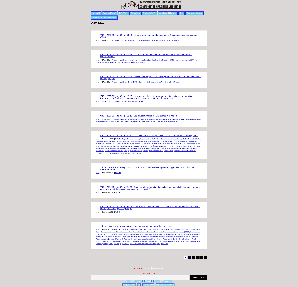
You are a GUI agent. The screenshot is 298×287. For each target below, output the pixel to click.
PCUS (198, 146)
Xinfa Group (164, 244)
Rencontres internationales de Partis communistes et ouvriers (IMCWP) (169, 148)
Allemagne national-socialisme (137, 60)
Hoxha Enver (184, 141)
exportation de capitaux (193, 119)
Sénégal (126, 151)
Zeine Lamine (135, 153)
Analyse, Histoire (167, 13)
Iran (140, 82)
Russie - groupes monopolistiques (136, 241)
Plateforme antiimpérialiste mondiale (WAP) (110, 148)
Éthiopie (176, 141)
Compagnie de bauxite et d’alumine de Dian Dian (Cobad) (119, 232)
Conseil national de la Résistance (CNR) (161, 60)
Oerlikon (160, 236)
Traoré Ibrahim (168, 151)
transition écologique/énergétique (166, 121)
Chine (130, 82)
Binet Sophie (151, 119)
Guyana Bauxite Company (161, 234)
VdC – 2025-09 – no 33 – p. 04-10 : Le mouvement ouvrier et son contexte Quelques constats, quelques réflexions (148, 36)
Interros (98, 236)
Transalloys (117, 244)
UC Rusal (133, 244)
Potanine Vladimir (101, 239)
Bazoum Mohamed (133, 139)
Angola (124, 139)
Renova (133, 239)
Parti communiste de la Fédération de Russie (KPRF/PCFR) (156, 146)
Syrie (171, 82)
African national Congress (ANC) (132, 229)
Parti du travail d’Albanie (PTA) (185, 146)
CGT (136, 40)
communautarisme (144, 40)
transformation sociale (148, 121)
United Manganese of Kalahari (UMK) (148, 244)
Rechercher (149, 273)
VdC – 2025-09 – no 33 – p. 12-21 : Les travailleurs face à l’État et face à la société (138, 116)
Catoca (187, 229)
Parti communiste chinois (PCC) (127, 146)
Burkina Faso (156, 139)
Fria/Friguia (113, 234)
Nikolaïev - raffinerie (133, 236)
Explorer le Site (194, 13)
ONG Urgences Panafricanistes (106, 146)
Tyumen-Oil (125, 244)
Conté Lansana (195, 232)
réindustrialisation (135, 121)
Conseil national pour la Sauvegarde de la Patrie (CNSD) (179, 139)
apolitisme (131, 40)
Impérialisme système (135, 101)
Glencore (126, 234)
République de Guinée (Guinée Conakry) (149, 239)
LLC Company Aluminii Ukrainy (111, 236)
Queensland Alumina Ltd (116, 239)
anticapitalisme (132, 119)
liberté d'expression (102, 121)
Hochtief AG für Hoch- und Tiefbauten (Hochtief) (185, 234)
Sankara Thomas (110, 151)
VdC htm (124, 40)
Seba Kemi (119, 151)
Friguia (120, 234)
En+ (108, 234)
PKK (162, 82)
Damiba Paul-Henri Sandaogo (105, 141)
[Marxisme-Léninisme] (151, 7)
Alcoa (145, 229)
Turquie (176, 82)
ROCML (123, 13)
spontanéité (175, 40)
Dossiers (135, 13)
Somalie (145, 151)
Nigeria (124, 236)
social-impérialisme (136, 151)
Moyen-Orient (156, 82)
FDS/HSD (135, 82)
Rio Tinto (103, 241)
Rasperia (127, 239)
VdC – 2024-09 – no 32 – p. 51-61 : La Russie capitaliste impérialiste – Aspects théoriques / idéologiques (149, 135)
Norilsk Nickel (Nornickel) (149, 236)
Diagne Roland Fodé (122, 141)
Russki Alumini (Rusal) (154, 241)
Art (181, 13)
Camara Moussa (179, 229)
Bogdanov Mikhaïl (145, 139)
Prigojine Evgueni (141, 148)
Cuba (200, 139)
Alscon (150, 229)
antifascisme (142, 119)
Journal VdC (109, 13)
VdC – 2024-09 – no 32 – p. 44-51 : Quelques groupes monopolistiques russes (136, 226)
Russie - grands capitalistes (115, 241)
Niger (198, 143)
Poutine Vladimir (129, 148)
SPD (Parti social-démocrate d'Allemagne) (130, 62)
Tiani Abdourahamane (156, 151)
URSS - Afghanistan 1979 (112, 153)
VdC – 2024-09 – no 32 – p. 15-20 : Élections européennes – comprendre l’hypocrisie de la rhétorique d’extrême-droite (147, 168)
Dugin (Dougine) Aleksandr (138, 141)
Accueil (96, 13)
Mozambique (191, 143)
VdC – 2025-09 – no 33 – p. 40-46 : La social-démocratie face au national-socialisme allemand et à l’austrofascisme (146, 55)
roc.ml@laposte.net (154, 268)
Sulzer (111, 244)
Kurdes (149, 82)
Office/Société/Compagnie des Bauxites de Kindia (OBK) (181, 236)
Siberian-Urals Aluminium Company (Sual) (176, 241)
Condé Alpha (142, 232)
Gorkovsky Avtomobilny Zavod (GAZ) (140, 234)
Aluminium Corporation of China (162, 229)
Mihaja (98, 40)
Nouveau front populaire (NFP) (184, 60)
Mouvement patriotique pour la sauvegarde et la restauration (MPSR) (164, 143)
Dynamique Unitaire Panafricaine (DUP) (160, 141)
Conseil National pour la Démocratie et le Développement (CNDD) (168, 232)
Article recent (116, 40)
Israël (144, 82)
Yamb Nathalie (125, 153)
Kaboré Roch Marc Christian (126, 143)
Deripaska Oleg (101, 234)
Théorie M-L (149, 13)
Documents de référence (104, 17)
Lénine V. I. (154, 40)
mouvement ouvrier (165, 40)
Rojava (167, 82)
